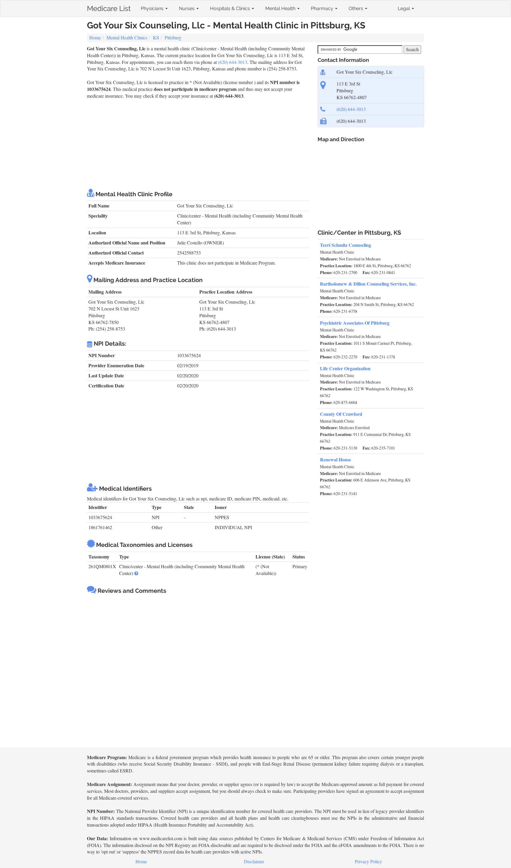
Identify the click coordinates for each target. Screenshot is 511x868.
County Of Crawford (341, 413)
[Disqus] (198, 671)
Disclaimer (254, 861)
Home (95, 37)
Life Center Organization (345, 368)
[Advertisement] (198, 143)
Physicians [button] (153, 8)
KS (156, 37)
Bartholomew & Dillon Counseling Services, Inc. (368, 283)
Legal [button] (404, 8)
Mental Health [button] (281, 8)
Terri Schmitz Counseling (345, 244)
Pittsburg (173, 37)
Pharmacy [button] (322, 8)
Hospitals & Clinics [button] (230, 8)
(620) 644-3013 (232, 62)
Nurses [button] (187, 8)
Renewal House (335, 459)
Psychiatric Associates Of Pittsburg (354, 322)
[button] (136, 573)
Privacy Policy (368, 861)
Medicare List (109, 7)
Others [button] (356, 8)
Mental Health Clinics (126, 37)
